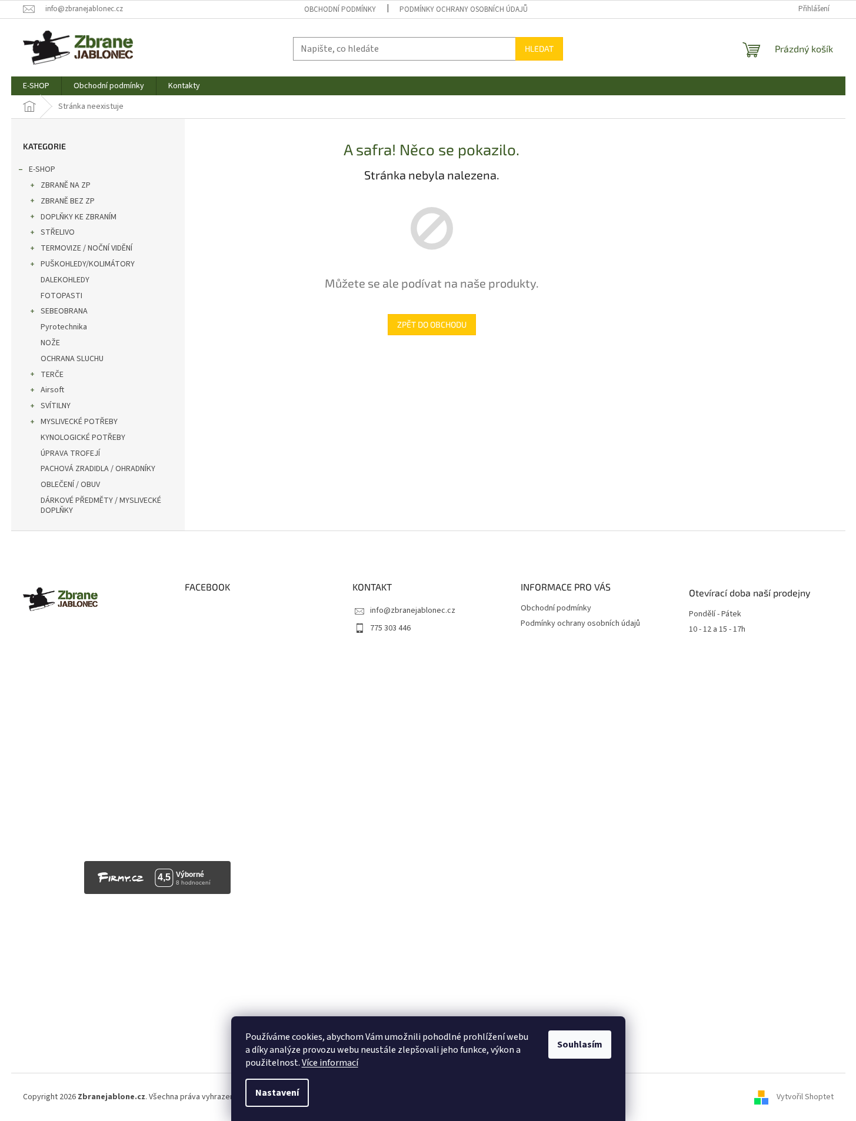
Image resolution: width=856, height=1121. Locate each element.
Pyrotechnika (64, 327)
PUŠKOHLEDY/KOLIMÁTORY (88, 264)
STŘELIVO (58, 232)
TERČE (52, 375)
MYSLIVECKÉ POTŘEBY (79, 422)
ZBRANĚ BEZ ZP (68, 201)
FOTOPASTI (61, 296)
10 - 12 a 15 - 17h (717, 629)
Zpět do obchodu (432, 324)
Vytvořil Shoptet (805, 1097)
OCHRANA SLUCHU (72, 359)
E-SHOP (42, 169)
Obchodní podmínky (340, 9)
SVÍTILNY (56, 406)
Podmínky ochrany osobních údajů (463, 9)
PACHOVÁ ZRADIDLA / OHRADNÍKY (98, 469)
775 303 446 (390, 628)
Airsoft (52, 390)
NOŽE (50, 343)
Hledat (539, 49)
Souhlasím (579, 1044)
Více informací (330, 1062)
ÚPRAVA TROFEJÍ (70, 453)
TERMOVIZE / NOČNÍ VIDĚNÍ (86, 248)
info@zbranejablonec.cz (412, 610)
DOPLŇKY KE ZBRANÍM (78, 217)
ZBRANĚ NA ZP (66, 185)
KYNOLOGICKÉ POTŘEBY (83, 437)
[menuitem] (36, 85)
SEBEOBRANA (64, 311)
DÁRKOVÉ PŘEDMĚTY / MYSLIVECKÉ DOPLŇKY (101, 505)
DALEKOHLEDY (65, 280)
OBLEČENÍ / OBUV (70, 485)
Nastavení (277, 1092)
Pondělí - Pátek (715, 614)
